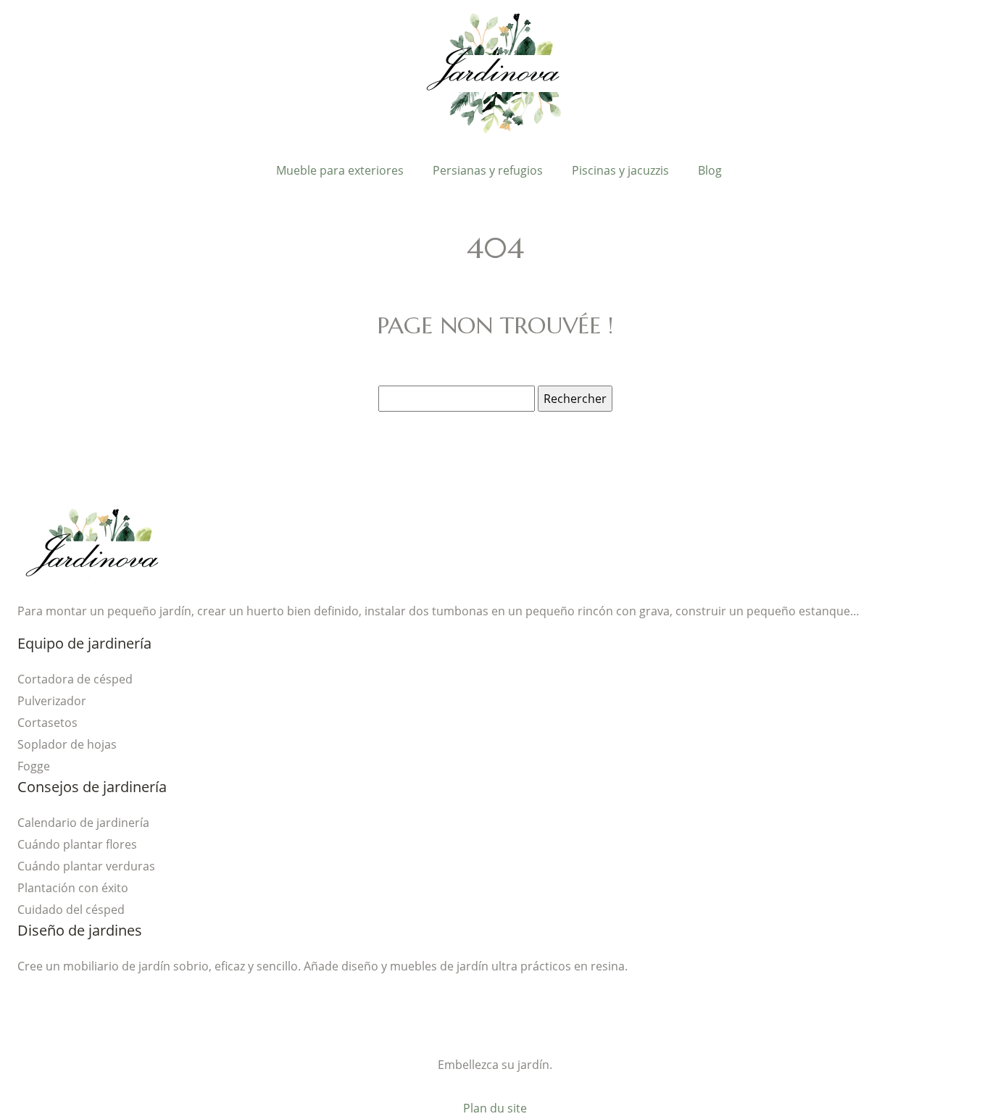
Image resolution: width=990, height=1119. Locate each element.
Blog (710, 170)
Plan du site (495, 1108)
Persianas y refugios (488, 170)
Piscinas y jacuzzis (620, 170)
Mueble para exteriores (340, 170)
